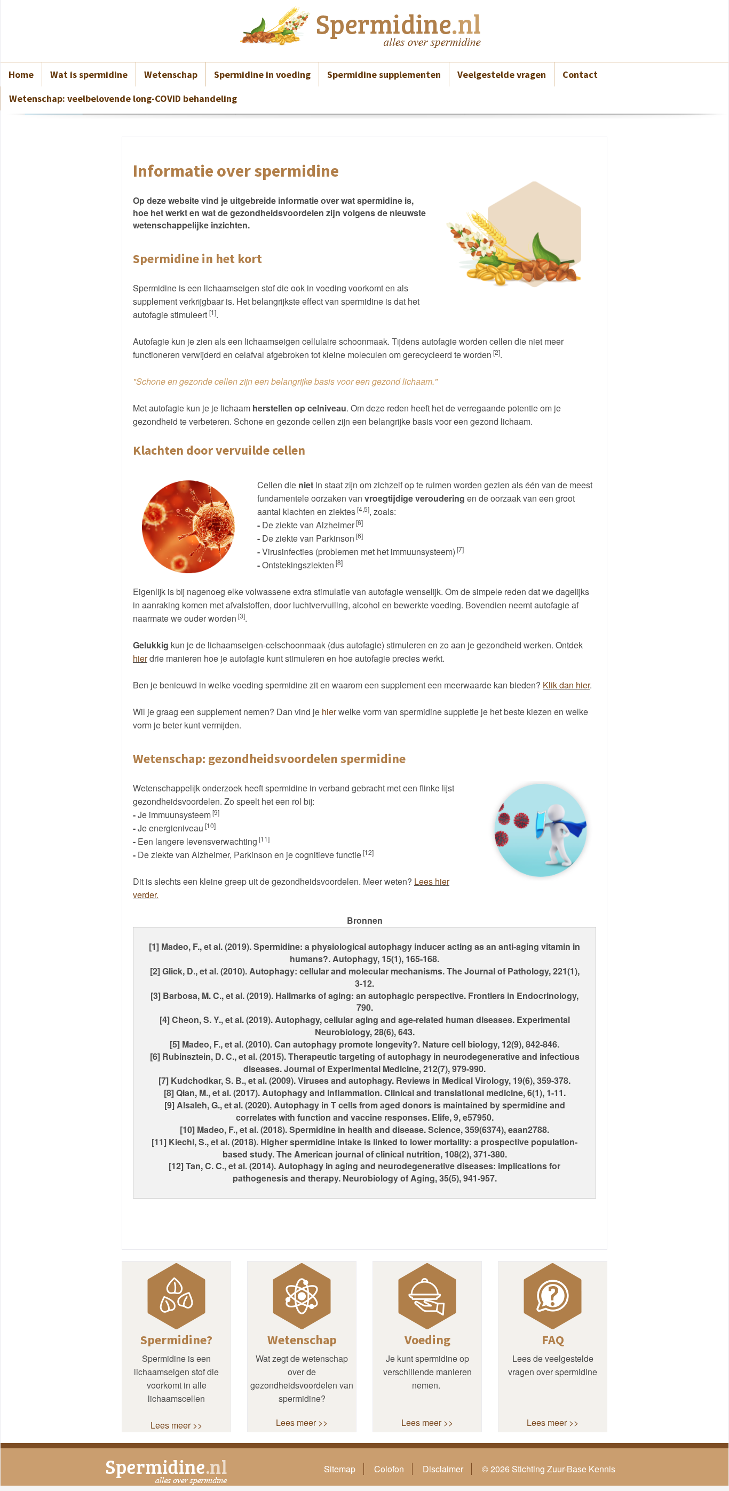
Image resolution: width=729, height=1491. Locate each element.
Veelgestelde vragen (501, 74)
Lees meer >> (302, 1422)
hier (140, 658)
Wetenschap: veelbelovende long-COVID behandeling (123, 98)
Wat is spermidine (89, 74)
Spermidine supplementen (384, 74)
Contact (580, 74)
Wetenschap (170, 74)
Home (21, 74)
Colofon (389, 1469)
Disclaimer (443, 1469)
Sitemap (339, 1469)
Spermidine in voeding (262, 74)
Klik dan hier (566, 685)
